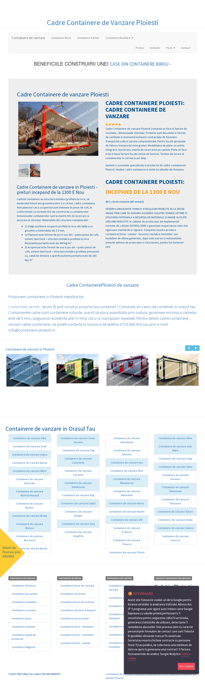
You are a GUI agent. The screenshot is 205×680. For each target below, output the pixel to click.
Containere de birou (23, 585)
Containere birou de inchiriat (77, 602)
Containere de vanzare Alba (29, 438)
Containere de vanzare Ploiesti (124, 674)
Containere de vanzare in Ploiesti (29, 349)
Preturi (141, 48)
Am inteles (186, 666)
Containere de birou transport (78, 610)
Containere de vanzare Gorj (78, 524)
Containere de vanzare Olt (127, 520)
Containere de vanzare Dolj (78, 495)
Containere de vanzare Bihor (30, 471)
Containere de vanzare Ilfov (126, 471)
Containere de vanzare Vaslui (175, 520)
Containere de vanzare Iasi (127, 462)
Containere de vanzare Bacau (29, 463)
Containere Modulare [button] (118, 38)
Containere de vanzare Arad (29, 446)
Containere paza (21, 618)
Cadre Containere (74, 22)
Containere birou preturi (74, 618)
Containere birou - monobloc (77, 635)
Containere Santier (88, 38)
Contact (185, 48)
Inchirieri (155, 48)
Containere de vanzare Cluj (78, 450)
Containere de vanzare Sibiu (175, 438)
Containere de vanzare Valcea (175, 528)
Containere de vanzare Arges (29, 454)
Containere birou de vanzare (77, 585)
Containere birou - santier (75, 643)
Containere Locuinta (23, 610)
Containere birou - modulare (77, 626)
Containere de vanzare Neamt (127, 511)
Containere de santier (25, 594)
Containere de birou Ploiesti (161, 674)
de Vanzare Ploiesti (129, 22)
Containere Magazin (23, 647)
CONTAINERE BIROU (149, 64)
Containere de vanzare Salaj (175, 458)
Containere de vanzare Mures (126, 503)
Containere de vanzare (28, 37)
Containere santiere (121, 598)
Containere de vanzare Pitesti (127, 552)
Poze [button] (169, 48)
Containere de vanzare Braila (29, 516)
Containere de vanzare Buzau (29, 548)
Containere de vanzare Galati (78, 503)
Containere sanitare (23, 626)
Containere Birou (61, 38)
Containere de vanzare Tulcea (175, 511)
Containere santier (24, 306)
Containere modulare (24, 602)
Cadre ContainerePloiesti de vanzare (102, 285)
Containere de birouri (73, 594)
